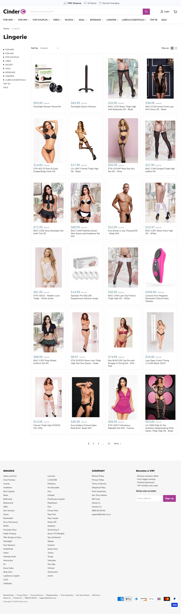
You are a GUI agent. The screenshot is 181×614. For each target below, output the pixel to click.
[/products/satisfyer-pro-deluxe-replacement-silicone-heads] (86, 267)
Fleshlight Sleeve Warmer (83, 106)
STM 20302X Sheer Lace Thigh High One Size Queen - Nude (86, 362)
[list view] (176, 48)
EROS (6, 526)
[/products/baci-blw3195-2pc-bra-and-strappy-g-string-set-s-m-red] (123, 332)
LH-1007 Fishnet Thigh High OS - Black (84, 170)
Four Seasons (9, 545)
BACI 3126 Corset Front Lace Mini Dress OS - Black (159, 108)
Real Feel (52, 514)
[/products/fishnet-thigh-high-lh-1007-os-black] (86, 140)
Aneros (6, 483)
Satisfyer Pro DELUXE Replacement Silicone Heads (84, 297)
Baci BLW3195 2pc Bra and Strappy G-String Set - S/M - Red (121, 363)
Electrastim (8, 518)
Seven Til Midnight (56, 533)
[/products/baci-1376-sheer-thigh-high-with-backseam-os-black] (123, 78)
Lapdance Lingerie (11, 575)
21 (109, 443)
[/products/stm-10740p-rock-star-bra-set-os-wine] (123, 140)
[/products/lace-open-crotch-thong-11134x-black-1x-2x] (160, 332)
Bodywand (8, 503)
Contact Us (96, 506)
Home (6, 28)
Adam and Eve (10, 476)
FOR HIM (23, 19)
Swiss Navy (53, 549)
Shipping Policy (99, 487)
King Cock (7, 572)
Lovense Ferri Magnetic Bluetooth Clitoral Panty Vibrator (157, 298)
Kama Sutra (8, 568)
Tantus (51, 552)
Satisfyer (51, 526)
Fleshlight (7, 541)
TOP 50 (153, 19)
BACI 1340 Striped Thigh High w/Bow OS (160, 170)
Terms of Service (99, 483)
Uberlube (52, 560)
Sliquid (51, 541)
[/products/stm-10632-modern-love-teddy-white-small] (48, 267)
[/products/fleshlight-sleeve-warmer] (86, 78)
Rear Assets (53, 518)
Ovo (49, 491)
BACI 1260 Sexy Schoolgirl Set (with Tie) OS (48, 232)
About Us (96, 503)
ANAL (82, 19)
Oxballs (51, 495)
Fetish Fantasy (9, 533)
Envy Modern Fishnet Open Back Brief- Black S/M (84, 427)
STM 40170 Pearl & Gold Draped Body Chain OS (45, 170)
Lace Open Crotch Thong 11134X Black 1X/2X (157, 362)
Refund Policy (98, 476)
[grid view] (172, 48)
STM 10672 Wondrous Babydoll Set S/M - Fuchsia (121, 427)
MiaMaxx (52, 483)
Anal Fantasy (9, 480)
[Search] (146, 12)
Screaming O (53, 529)
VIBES (56, 19)
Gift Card (96, 499)
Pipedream (52, 503)
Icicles (6, 552)
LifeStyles (7, 583)
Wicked (51, 568)
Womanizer (53, 572)
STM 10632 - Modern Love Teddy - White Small (46, 297)
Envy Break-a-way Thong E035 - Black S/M (123, 232)
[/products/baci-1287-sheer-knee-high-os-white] (160, 202)
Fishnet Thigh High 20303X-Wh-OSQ (47, 427)
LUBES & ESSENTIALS (133, 19)
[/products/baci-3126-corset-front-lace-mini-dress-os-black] (160, 78)
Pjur (49, 506)
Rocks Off (52, 522)
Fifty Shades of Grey (12, 537)
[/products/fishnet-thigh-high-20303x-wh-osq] (48, 397)
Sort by (34, 48)
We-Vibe (51, 564)
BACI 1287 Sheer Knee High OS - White (159, 232)
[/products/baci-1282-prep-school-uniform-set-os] (48, 332)
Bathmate (7, 499)
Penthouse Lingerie (56, 499)
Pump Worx (53, 510)
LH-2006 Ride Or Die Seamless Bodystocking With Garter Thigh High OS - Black (159, 428)
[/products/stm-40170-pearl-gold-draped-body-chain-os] (48, 140)
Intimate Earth (9, 556)
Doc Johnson (9, 510)
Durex (6, 514)
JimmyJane (8, 560)
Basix (5, 495)
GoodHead (8, 549)
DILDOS (69, 19)
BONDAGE (95, 19)
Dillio (5, 506)
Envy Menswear (10, 522)
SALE (164, 19)
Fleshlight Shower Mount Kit (47, 106)
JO (4, 564)
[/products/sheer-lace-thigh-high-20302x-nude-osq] (86, 332)
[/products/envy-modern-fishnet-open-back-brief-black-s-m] (86, 397)
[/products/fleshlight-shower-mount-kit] (48, 78)
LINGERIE (112, 19)
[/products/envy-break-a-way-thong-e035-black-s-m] (123, 202)
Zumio (50, 575)
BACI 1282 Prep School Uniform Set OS (44, 362)
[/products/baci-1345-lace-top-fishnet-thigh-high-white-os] (123, 267)
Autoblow (7, 487)
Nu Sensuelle (53, 487)
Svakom (51, 545)
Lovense (51, 476)
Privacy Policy (98, 480)
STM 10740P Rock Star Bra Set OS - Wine (121, 170)
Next (116, 443)
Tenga (50, 556)
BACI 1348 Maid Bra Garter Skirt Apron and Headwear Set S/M (85, 233)
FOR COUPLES (40, 19)
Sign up (169, 498)
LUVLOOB (52, 480)
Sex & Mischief (54, 537)
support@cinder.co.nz (101, 514)
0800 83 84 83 (98, 510)
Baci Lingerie (9, 491)
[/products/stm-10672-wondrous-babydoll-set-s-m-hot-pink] (123, 397)
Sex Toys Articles (99, 495)
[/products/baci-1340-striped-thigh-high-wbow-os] (160, 140)
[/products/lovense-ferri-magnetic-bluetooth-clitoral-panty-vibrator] (160, 267)
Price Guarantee (99, 491)
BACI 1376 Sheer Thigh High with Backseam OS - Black (122, 108)
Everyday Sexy (10, 529)
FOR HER (8, 19)
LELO (5, 579)
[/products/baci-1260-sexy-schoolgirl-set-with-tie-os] (48, 202)
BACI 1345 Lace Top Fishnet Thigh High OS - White (122, 297)
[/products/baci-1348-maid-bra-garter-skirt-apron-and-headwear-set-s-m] (86, 202)
